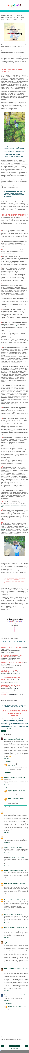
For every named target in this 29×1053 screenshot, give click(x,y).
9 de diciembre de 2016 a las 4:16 (18, 870)
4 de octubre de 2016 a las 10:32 (17, 812)
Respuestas (9, 761)
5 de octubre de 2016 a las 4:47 (17, 837)
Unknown (6, 777)
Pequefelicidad (12, 764)
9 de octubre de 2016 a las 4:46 (16, 857)
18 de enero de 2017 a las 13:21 (17, 899)
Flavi (5, 914)
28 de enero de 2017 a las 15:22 (15, 914)
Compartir (3, 731)
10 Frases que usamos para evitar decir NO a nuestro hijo (14, 505)
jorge (9, 798)
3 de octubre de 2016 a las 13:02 (15, 739)
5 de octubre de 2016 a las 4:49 (17, 847)
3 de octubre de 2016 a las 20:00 (17, 777)
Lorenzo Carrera (8, 994)
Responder (7, 758)
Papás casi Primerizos (9, 927)
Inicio (14, 1045)
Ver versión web (14, 1048)
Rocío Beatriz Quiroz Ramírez (11, 883)
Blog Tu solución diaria (10, 942)
